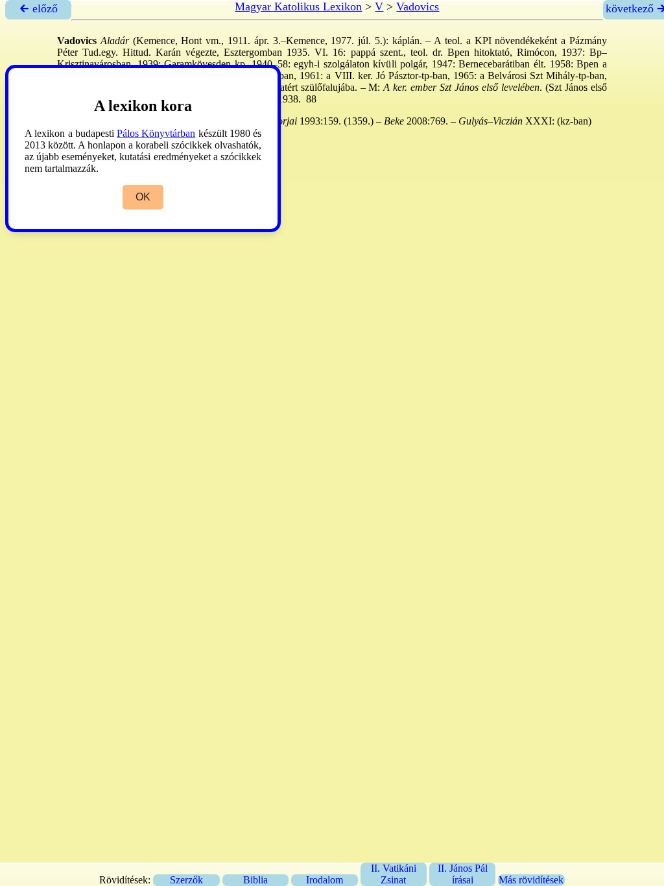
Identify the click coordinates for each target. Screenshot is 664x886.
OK (143, 196)
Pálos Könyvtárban (156, 133)
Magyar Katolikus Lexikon (298, 6)
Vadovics (417, 6)
